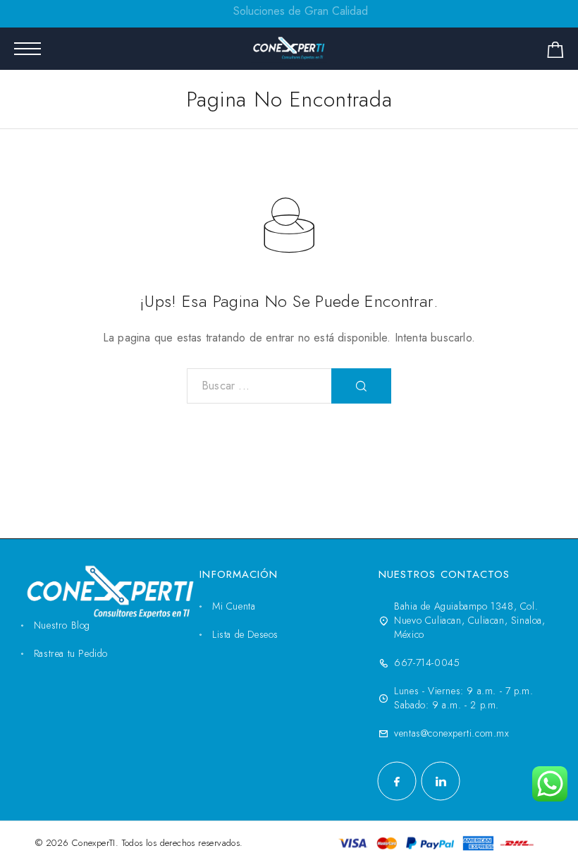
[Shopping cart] (555, 52)
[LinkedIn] (440, 781)
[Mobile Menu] (27, 49)
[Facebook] (397, 781)
